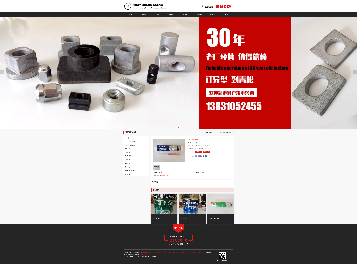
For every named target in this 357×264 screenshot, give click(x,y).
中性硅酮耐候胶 (161, 175)
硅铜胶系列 (175, 252)
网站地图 (154, 256)
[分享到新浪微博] (201, 156)
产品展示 (158, 14)
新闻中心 (171, 14)
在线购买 (185, 14)
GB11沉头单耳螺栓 (146, 252)
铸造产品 (195, 252)
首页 (130, 14)
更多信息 (206, 152)
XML (158, 256)
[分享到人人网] (204, 156)
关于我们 (144, 14)
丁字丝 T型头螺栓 (167, 252)
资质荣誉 (199, 14)
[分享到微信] (207, 156)
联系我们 (212, 14)
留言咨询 (198, 152)
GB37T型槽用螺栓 (157, 252)
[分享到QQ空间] (199, 156)
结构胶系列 (189, 252)
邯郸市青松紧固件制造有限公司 (143, 256)
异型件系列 (201, 252)
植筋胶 (160, 172)
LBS (226, 14)
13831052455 (143, 254)
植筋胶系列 (230, 132)
